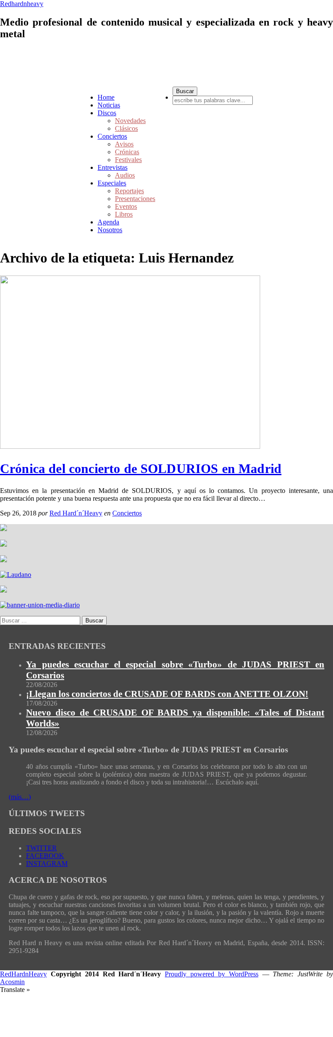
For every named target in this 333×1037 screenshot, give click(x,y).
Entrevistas (112, 167)
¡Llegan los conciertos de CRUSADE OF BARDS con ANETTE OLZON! (167, 694)
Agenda (108, 222)
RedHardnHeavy (23, 974)
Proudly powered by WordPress (211, 974)
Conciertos (112, 136)
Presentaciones (135, 198)
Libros (124, 214)
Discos (107, 113)
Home (106, 97)
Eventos (126, 206)
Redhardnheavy (21, 3)
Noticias (109, 105)
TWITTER (41, 848)
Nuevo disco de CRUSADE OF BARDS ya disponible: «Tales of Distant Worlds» (175, 718)
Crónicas (127, 152)
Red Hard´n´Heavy (75, 513)
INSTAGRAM (47, 863)
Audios (125, 175)
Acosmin (12, 981)
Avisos (124, 144)
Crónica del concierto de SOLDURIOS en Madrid (140, 468)
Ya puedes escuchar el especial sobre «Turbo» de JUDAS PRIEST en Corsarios (175, 670)
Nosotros (110, 229)
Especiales (112, 183)
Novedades (130, 120)
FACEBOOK (45, 855)
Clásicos (126, 128)
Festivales (128, 159)
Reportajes (129, 190)
